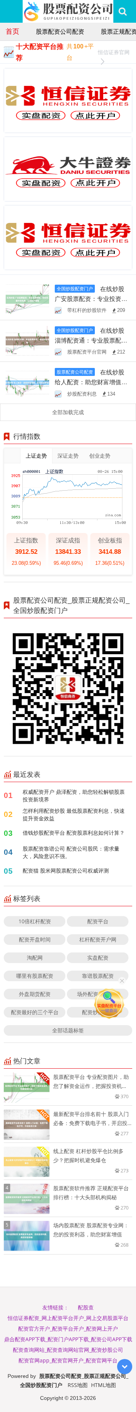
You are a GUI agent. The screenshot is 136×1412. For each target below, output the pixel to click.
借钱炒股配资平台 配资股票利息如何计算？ (74, 832)
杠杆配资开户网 (97, 939)
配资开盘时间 (35, 939)
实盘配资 (97, 957)
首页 (12, 31)
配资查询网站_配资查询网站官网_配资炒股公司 (68, 1349)
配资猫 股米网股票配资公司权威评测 (66, 870)
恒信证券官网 (114, 52)
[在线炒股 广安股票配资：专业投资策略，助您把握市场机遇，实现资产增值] (27, 298)
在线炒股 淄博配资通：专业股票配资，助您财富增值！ (89, 340)
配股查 (86, 1307)
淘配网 (35, 957)
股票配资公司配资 (60, 31)
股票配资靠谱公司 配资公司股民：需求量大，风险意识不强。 (71, 852)
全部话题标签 (68, 1030)
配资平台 (97, 921)
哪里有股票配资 (34, 975)
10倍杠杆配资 (35, 921)
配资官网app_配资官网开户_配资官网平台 (68, 1360)
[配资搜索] (123, 11)
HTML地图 (103, 1385)
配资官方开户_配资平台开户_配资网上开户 (68, 1328)
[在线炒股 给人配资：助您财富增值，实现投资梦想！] (27, 382)
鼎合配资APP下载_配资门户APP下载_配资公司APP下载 (68, 1339)
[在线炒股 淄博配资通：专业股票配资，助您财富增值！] (27, 340)
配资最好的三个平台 (35, 1012)
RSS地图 (78, 1385)
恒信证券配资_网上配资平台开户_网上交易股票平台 (68, 1318)
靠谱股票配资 (98, 975)
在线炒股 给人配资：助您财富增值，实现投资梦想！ (91, 382)
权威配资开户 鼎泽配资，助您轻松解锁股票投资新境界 (74, 795)
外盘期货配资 (35, 993)
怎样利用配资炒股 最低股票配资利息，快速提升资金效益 (74, 814)
